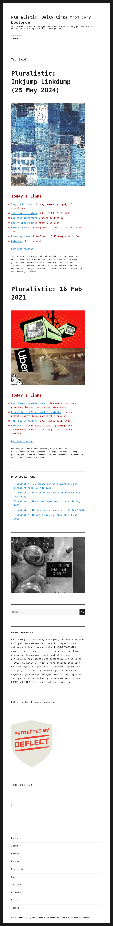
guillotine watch (35, 262)
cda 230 (62, 256)
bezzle (53, 449)
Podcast (16, 861)
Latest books (19, 227)
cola (13, 259)
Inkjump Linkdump (22, 204)
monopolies (60, 266)
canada (52, 256)
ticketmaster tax (57, 269)
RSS (13, 877)
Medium (15, 900)
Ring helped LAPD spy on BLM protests (36, 412)
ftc (81, 259)
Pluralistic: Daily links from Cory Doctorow (35, 918)
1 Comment (31, 272)
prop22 (76, 452)
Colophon (16, 241)
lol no (49, 266)
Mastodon (16, 884)
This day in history (24, 213)
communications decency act (32, 259)
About (14, 846)
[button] (48, 565)
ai (46, 256)
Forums (15, 853)
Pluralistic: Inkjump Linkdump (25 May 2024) (41, 82)
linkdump (69, 262)
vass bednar (17, 272)
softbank (78, 455)
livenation (28, 266)
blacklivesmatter (20, 452)
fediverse (72, 259)
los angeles (65, 452)
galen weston (17, 262)
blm (32, 452)
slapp (28, 269)
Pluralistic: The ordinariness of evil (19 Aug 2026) (49, 510)
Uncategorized (34, 256)
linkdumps (16, 266)
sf (71, 455)
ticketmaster (39, 269)
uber (29, 458)
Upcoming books (20, 236)
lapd (48, 262)
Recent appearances (23, 222)
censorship (73, 256)
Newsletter (18, 869)
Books (14, 838)
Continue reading (22, 249)
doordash (41, 452)
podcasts (72, 266)
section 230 (17, 269)
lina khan (58, 262)
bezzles (63, 449)
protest (15, 455)
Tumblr (15, 908)
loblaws (40, 266)
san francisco (60, 455)
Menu (16, 38)
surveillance (17, 458)
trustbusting (75, 269)
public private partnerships (36, 455)
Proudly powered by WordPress (77, 918)
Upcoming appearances (25, 218)
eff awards (59, 259)
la (49, 452)
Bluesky (16, 892)
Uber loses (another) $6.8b (29, 403)
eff (50, 259)
